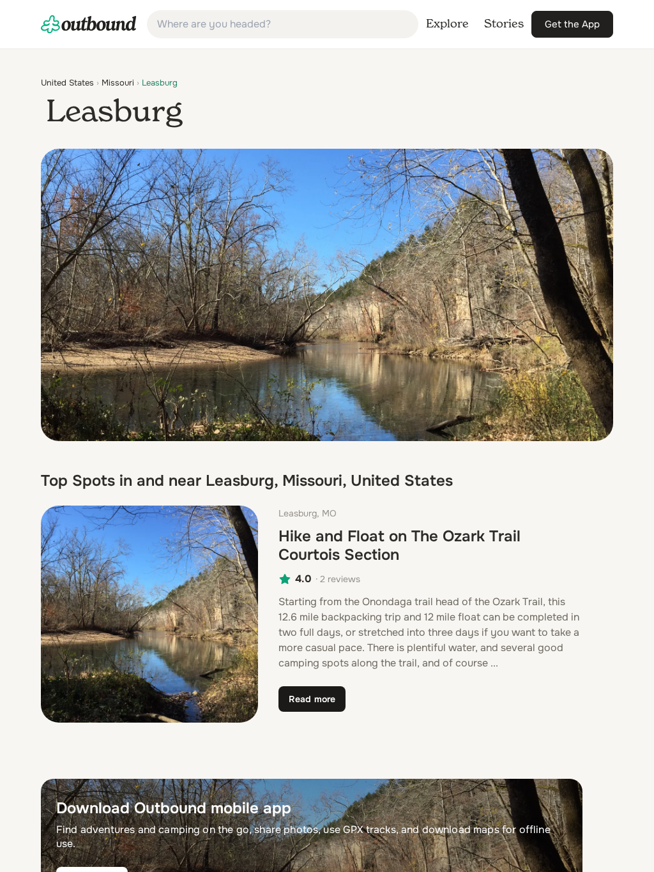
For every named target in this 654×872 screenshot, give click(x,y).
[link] (89, 24)
